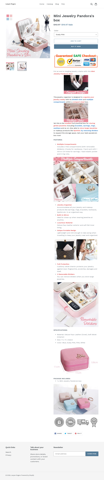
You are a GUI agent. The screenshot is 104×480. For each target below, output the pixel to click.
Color (56, 31)
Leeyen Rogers (16, 475)
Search (8, 452)
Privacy (8, 455)
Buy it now (76, 46)
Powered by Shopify (27, 475)
